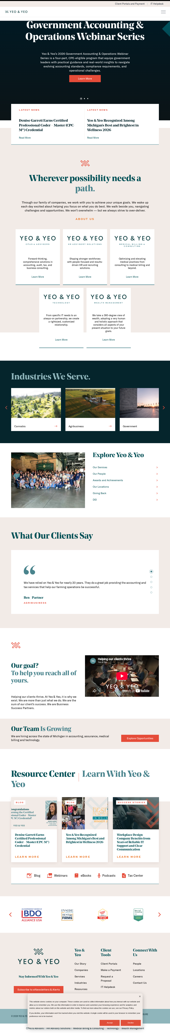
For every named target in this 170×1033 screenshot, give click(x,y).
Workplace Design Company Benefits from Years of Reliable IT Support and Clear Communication (133, 842)
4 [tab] (151, 587)
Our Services (100, 467)
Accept (110, 1023)
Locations (139, 970)
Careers (138, 976)
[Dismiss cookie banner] (140, 996)
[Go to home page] (85, 12)
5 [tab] (151, 592)
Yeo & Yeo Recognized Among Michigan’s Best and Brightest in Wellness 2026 (85, 839)
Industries (81, 982)
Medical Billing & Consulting (88, 1028)
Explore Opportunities (140, 738)
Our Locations (101, 486)
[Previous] (11, 914)
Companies (81, 970)
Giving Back (99, 493)
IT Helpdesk (157, 3)
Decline (131, 1023)
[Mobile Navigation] (163, 12)
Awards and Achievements (108, 480)
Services (80, 976)
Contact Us (140, 982)
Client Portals (109, 963)
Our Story (80, 963)
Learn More (85, 78)
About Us (85, 219)
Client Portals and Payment (130, 3)
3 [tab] (87, 98)
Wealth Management (133, 1028)
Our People (99, 473)
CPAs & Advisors (35, 1028)
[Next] (163, 408)
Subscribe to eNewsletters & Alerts (38, 989)
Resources (81, 989)
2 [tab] (84, 98)
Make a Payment (111, 970)
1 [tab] (81, 98)
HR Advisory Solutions (58, 1028)
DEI (95, 499)
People (137, 963)
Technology (113, 1028)
